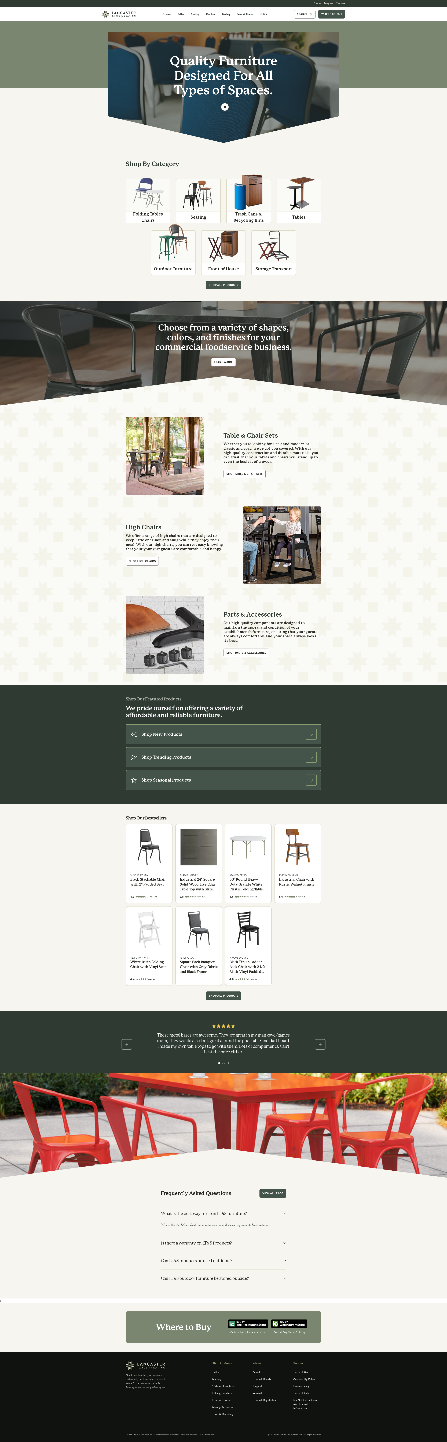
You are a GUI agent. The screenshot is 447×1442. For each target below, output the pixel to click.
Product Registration (265, 1400)
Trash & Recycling (222, 1414)
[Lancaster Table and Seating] (118, 14)
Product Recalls (262, 1379)
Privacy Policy (301, 1386)
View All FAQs (272, 1193)
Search (302, 14)
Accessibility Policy (304, 1379)
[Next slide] (320, 1044)
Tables (215, 1372)
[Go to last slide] (127, 1044)
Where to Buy (331, 14)
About (317, 3)
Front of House (221, 1400)
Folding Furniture (222, 1393)
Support (328, 3)
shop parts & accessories (246, 653)
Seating (216, 1379)
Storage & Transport (223, 1407)
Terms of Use (300, 1372)
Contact (340, 3)
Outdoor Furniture (223, 1386)
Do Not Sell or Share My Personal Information (305, 1404)
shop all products (223, 285)
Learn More (223, 362)
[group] (219, 1063)
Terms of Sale (301, 1393)
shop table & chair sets (244, 474)
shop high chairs (142, 561)
